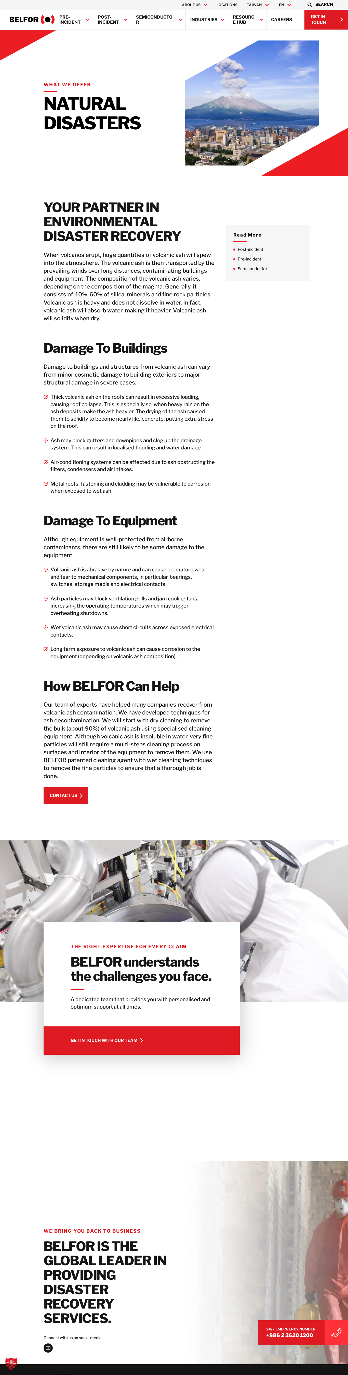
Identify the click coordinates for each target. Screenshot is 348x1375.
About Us (191, 5)
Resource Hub (243, 20)
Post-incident (108, 20)
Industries (204, 19)
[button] (320, 5)
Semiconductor (154, 20)
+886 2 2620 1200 (289, 1335)
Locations (227, 5)
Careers (281, 19)
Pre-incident (70, 20)
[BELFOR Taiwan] (32, 20)
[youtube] (48, 1348)
